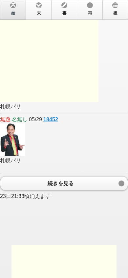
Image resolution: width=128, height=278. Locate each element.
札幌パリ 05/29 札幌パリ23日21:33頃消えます (58, 105)
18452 (50, 119)
